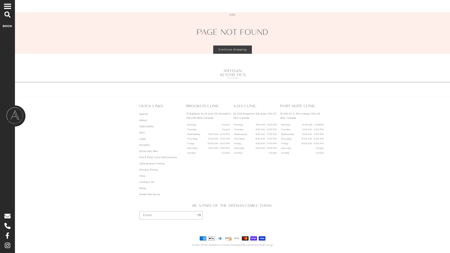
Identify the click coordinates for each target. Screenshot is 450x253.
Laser (142, 138)
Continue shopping (232, 49)
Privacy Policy (148, 169)
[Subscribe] (199, 215)
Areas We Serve (149, 194)
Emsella (144, 145)
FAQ (142, 175)
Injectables (146, 126)
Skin (142, 132)
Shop (142, 188)
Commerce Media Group (259, 245)
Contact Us (146, 182)
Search (144, 114)
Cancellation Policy (152, 163)
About (143, 120)
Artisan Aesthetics (210, 245)
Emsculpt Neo (148, 151)
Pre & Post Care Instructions (158, 157)
